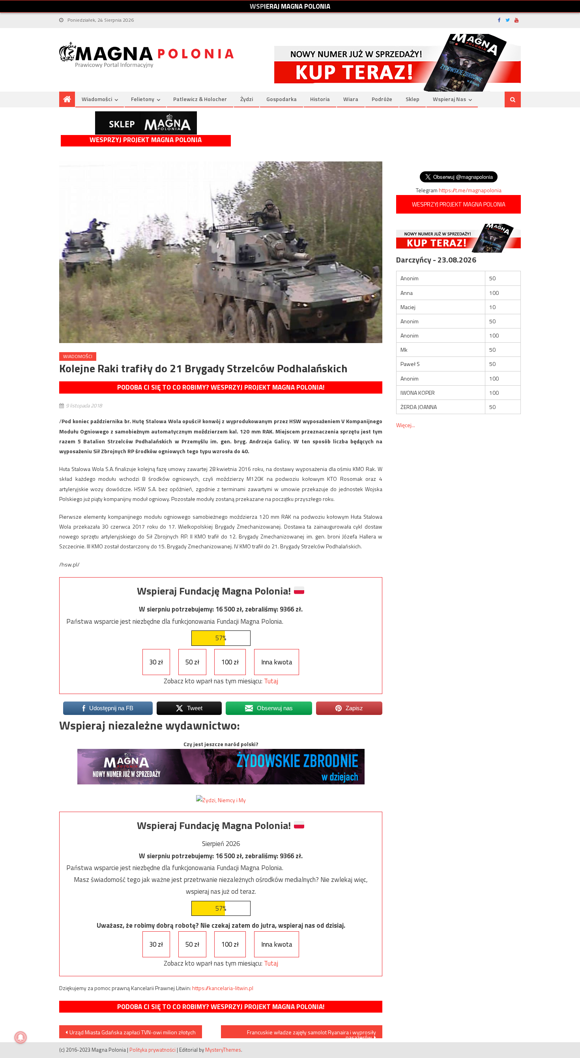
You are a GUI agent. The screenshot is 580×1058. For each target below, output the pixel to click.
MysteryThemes (223, 1050)
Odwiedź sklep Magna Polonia (146, 123)
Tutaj (271, 681)
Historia (320, 99)
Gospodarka (281, 99)
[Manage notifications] (20, 1037)
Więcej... (405, 425)
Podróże (382, 99)
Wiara (350, 99)
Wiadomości (97, 99)
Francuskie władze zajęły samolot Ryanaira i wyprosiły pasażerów (311, 1033)
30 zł (156, 662)
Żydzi (246, 99)
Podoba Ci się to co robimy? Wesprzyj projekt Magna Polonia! (220, 387)
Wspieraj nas (449, 99)
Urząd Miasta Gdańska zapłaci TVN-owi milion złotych (132, 1032)
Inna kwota (276, 662)
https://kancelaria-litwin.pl (222, 988)
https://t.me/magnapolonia (470, 190)
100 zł (230, 662)
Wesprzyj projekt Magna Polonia (146, 140)
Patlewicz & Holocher (200, 99)
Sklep (412, 99)
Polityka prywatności (152, 1050)
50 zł (192, 662)
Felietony (142, 99)
